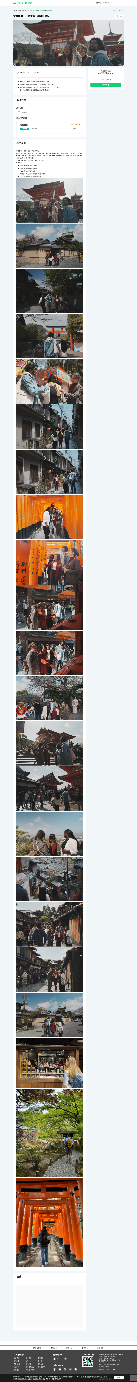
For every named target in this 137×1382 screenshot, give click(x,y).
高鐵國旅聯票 (30, 1370)
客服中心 (98, 3)
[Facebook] (54, 1369)
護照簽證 (16, 1370)
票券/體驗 (17, 1364)
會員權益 (54, 1348)
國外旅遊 (16, 1361)
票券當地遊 (20, 10)
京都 (27, 10)
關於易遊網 (37, 1348)
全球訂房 (40, 1358)
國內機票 (28, 1358)
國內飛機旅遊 (30, 1367)
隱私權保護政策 (56, 1379)
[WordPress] (70, 1369)
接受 (118, 1378)
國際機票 (16, 1358)
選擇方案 (105, 85)
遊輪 (27, 1361)
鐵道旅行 (16, 1367)
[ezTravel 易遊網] (22, 3)
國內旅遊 (28, 1364)
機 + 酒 (40, 1361)
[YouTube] (59, 1369)
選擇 (74, 129)
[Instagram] (65, 1369)
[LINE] (75, 1369)
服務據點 (85, 1348)
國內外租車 (41, 1367)
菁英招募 (100, 1348)
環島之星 (40, 1364)
